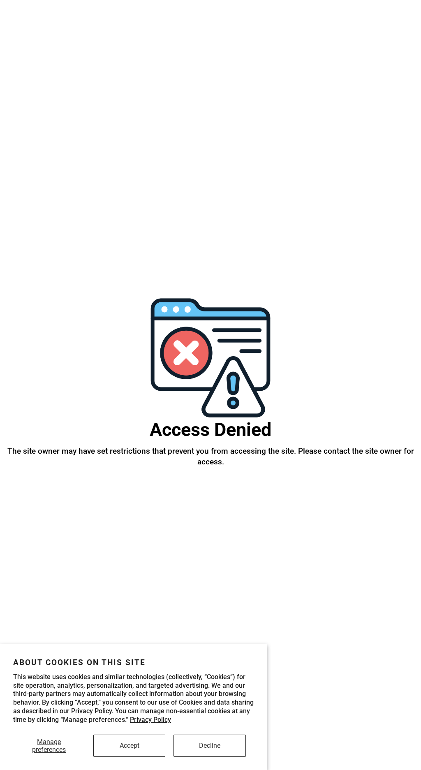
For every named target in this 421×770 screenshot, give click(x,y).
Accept (129, 745)
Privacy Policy (150, 720)
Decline (209, 745)
